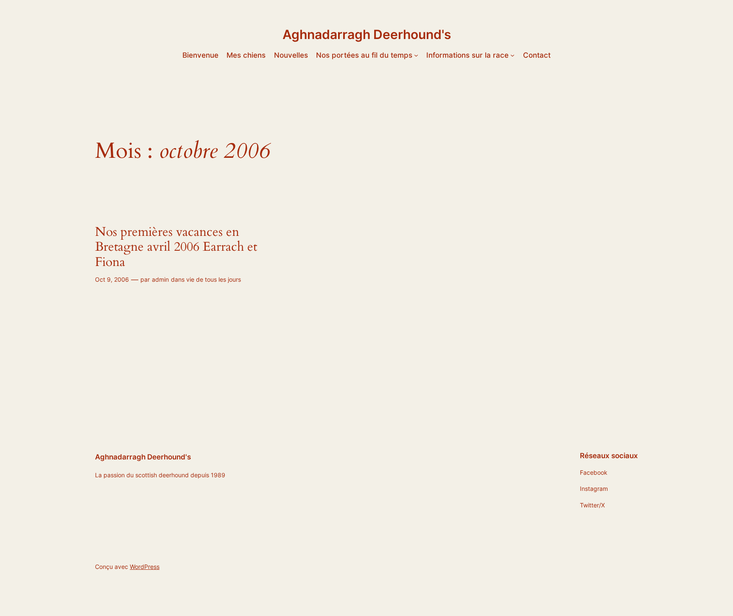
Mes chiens (246, 55)
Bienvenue (200, 55)
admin (160, 279)
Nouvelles (291, 55)
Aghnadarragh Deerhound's (367, 34)
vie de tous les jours (213, 279)
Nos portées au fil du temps (364, 55)
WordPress (144, 566)
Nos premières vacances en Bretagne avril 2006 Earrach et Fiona (176, 247)
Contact (537, 55)
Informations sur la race (467, 55)
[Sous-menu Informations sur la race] (512, 55)
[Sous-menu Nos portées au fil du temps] (416, 55)
